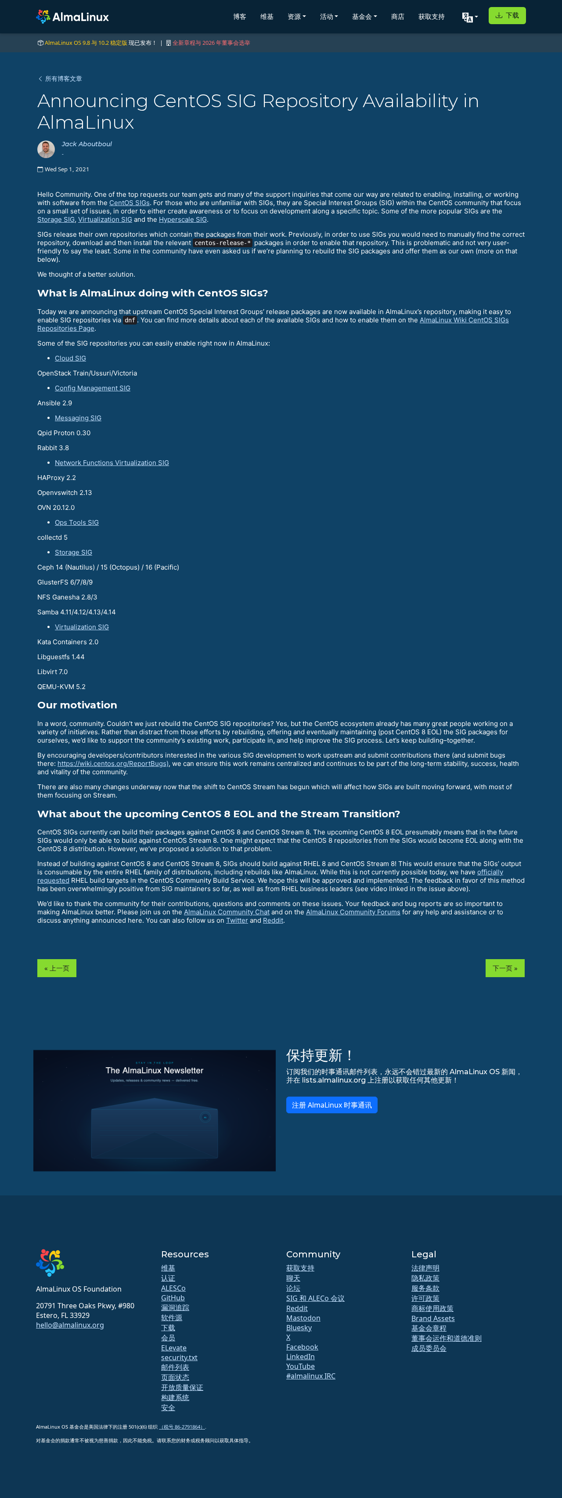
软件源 (171, 1317)
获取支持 (431, 16)
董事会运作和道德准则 (446, 1338)
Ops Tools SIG (77, 522)
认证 (168, 1278)
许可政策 (425, 1298)
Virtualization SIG (105, 219)
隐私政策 (425, 1278)
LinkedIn (300, 1356)
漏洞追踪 (175, 1307)
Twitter (237, 920)
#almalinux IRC (310, 1376)
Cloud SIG (70, 358)
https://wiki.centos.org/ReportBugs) (113, 763)
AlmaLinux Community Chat (227, 912)
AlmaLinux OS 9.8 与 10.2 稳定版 (86, 43)
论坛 (293, 1288)
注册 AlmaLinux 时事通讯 (332, 1105)
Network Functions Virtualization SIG (112, 462)
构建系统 (175, 1397)
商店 (397, 16)
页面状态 (175, 1377)
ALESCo (173, 1288)
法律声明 (425, 1268)
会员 (168, 1338)
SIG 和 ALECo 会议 (315, 1298)
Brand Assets (433, 1318)
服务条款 (425, 1288)
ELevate (174, 1348)
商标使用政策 (432, 1308)
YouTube (300, 1366)
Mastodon (303, 1318)
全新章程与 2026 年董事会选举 (211, 43)
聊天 (293, 1278)
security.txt (179, 1357)
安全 (168, 1407)
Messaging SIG (78, 418)
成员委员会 (429, 1348)
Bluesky (299, 1327)
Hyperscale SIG (183, 219)
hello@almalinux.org (70, 1325)
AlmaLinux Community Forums (353, 912)
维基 (267, 16)
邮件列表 (175, 1367)
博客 (239, 16)
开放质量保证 (182, 1387)
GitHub (173, 1298)
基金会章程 (429, 1328)
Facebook (302, 1347)
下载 (511, 15)
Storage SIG (56, 219)
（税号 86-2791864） (182, 1426)
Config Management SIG (92, 388)
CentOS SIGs (129, 203)
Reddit (273, 920)
